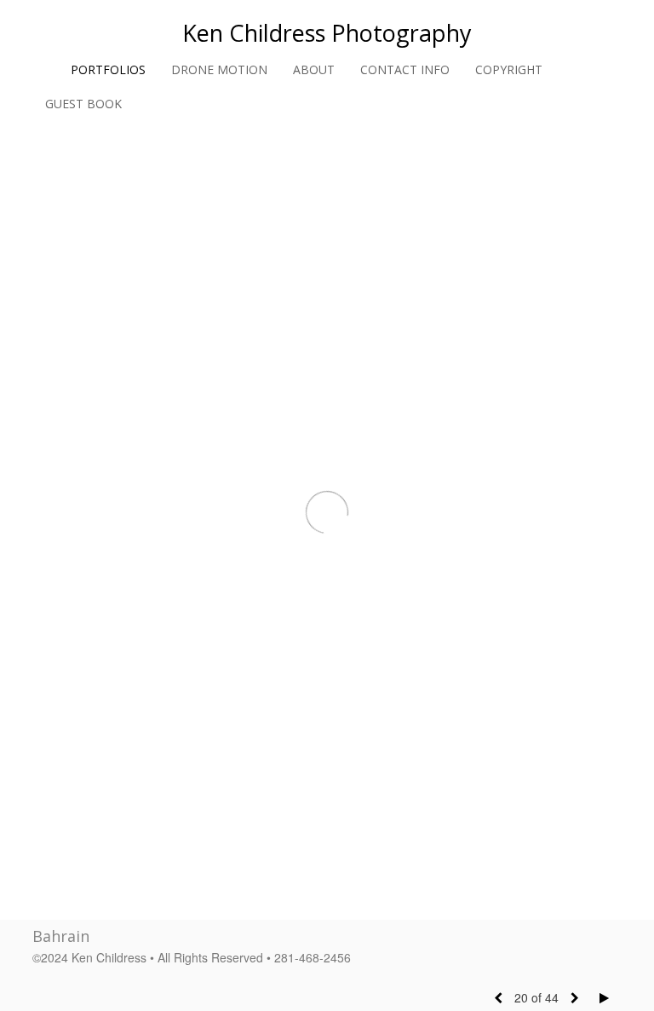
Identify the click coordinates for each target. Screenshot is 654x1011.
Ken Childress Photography (327, 33)
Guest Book (83, 103)
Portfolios (108, 69)
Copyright (508, 69)
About (314, 69)
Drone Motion (219, 69)
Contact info (405, 69)
